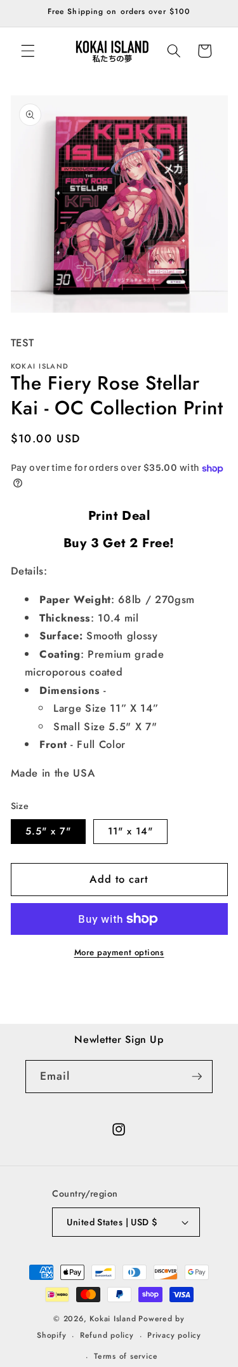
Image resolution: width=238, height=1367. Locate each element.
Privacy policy (174, 1335)
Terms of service (125, 1356)
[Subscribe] (197, 1076)
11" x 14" (131, 831)
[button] (28, 51)
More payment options (119, 952)
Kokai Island (112, 1318)
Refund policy (107, 1335)
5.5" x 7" (48, 831)
